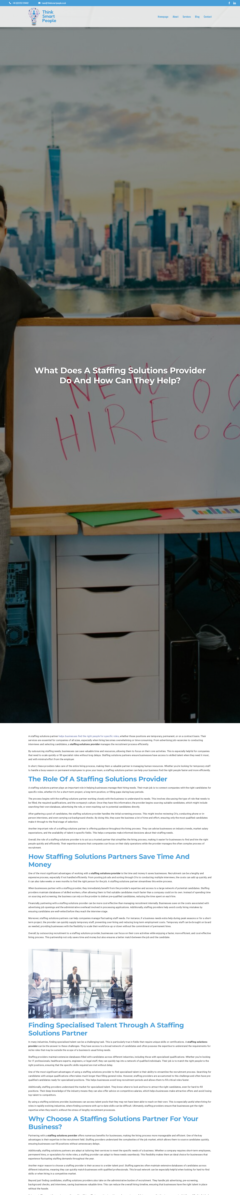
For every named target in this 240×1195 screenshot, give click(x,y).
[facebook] (229, 3)
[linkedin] (234, 3)
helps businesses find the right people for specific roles (89, 736)
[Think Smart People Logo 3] (42, 9)
